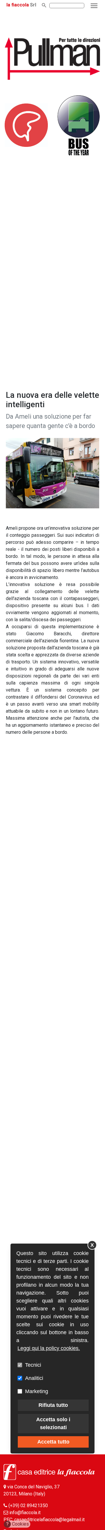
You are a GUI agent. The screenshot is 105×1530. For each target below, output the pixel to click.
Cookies (17, 1524)
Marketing (36, 1391)
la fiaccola (17, 5)
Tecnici (33, 1365)
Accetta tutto (53, 1442)
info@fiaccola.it (25, 1512)
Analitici (34, 1378)
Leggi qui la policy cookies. (49, 1348)
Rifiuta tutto (53, 1405)
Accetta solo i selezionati (53, 1423)
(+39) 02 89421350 (28, 1505)
